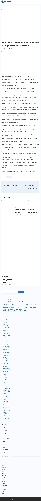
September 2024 (6, 354)
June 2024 (5, 358)
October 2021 (6, 409)
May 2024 (5, 360)
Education (5, 430)
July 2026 (5, 319)
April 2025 (5, 343)
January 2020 (6, 420)
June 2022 (5, 396)
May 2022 (5, 398)
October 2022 (6, 390)
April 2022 (5, 399)
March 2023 (5, 382)
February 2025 (6, 346)
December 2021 (6, 406)
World (4, 452)
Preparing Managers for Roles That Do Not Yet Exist (14, 302)
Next (35, 190)
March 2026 (5, 325)
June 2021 (5, 415)
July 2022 (5, 394)
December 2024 (6, 349)
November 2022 (6, 388)
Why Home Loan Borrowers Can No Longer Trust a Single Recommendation (19, 304)
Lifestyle (4, 436)
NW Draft (5, 442)
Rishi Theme (29, 499)
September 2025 (6, 335)
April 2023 (5, 380)
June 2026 (5, 321)
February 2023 (6, 383)
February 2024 (6, 365)
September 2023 (6, 372)
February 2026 (6, 327)
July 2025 (5, 338)
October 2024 (6, 352)
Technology (5, 449)
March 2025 (5, 344)
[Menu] (39, 2)
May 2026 (5, 322)
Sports (4, 447)
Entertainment (6, 431)
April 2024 (5, 361)
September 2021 (6, 410)
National (4, 439)
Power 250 (5, 444)
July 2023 (5, 376)
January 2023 (6, 385)
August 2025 (5, 336)
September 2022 (6, 391)
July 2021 (5, 413)
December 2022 (6, 387)
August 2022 (5, 393)
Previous (6, 187)
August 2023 (5, 374)
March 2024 (5, 363)
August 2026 (5, 317)
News (4, 441)
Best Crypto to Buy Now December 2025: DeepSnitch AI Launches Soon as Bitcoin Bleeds (34, 211)
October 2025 (6, 333)
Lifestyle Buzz (6, 438)
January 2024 (6, 366)
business (9, 176)
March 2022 (5, 401)
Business (3, 39)
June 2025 (5, 339)
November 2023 (6, 369)
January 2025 (6, 347)
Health (4, 435)
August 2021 (5, 412)
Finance (4, 433)
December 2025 (6, 330)
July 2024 (5, 357)
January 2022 (6, 404)
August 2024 (5, 355)
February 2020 (6, 418)
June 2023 (5, 377)
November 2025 (6, 332)
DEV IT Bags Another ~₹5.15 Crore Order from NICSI (14, 310)
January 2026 (6, 328)
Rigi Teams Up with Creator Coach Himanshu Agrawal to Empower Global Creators (7, 279)
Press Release (22, 215)
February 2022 (6, 402)
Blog (4, 427)
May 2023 (5, 379)
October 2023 (6, 371)
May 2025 (5, 341)
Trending (5, 450)
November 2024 (6, 350)
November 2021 (6, 407)
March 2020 (5, 416)
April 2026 (5, 324)
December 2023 (6, 368)
